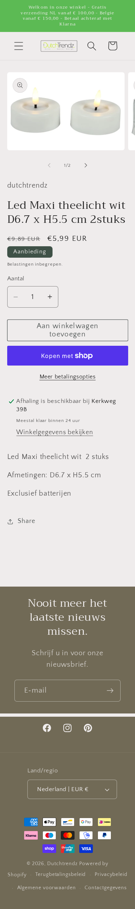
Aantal (15, 278)
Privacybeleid (111, 874)
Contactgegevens (106, 888)
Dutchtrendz (62, 864)
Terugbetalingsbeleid (60, 874)
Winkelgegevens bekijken (54, 432)
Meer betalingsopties (68, 377)
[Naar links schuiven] (49, 165)
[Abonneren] (110, 691)
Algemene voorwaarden (46, 888)
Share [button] (26, 521)
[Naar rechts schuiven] (86, 165)
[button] (18, 46)
